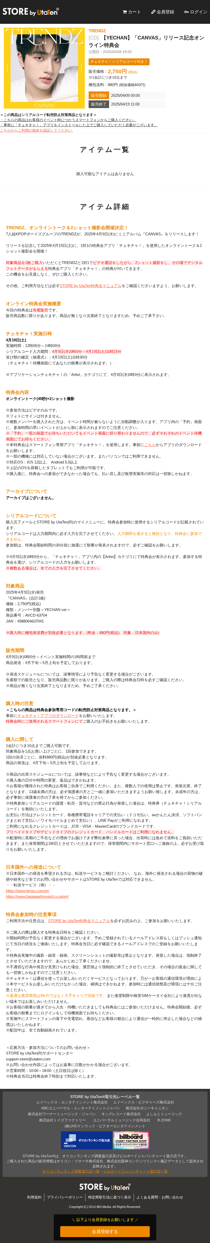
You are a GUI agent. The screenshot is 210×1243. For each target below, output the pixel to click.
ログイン (198, 11)
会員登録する (105, 1231)
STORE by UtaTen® (31, 11)
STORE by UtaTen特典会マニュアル (91, 285)
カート (134, 11)
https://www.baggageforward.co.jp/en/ (37, 896)
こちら (150, 445)
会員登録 (165, 11)
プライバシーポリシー (65, 1197)
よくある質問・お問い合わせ (159, 1197)
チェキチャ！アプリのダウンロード (48, 715)
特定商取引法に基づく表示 (109, 1197)
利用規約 (34, 1197)
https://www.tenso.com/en (27, 891)
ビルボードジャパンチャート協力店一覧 (135, 1171)
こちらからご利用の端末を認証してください (36, 130)
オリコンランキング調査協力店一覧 (71, 1171)
